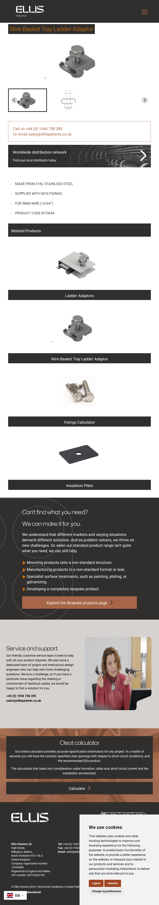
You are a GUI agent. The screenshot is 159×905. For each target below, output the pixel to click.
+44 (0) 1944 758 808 (77, 847)
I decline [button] (112, 883)
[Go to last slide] (14, 100)
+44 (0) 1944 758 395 (76, 844)
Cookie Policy (73, 886)
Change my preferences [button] (106, 891)
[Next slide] (145, 100)
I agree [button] (96, 883)
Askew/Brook (33, 892)
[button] (27, 100)
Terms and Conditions (50, 886)
